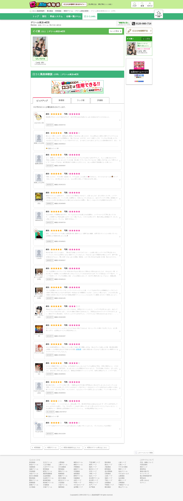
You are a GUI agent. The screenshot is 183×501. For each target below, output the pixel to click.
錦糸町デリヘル (48, 482)
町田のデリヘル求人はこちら (97, 447)
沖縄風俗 (77, 467)
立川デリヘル (47, 462)
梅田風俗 (61, 487)
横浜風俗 (108, 487)
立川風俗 (32, 487)
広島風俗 (108, 473)
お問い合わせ (144, 480)
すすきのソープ (79, 485)
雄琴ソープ (92, 464)
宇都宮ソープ (109, 485)
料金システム (56, 16)
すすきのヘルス (124, 473)
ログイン (143, 482)
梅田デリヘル (78, 464)
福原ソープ (92, 467)
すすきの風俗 (123, 467)
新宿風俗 (32, 462)
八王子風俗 (47, 464)
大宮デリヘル (62, 485)
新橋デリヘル (33, 485)
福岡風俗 (77, 473)
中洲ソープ (77, 482)
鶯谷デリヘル (33, 480)
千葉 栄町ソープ (94, 462)
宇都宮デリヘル (124, 485)
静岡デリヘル (78, 476)
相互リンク (143, 467)
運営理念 (143, 469)
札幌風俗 (77, 478)
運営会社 (143, 478)
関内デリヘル (62, 471)
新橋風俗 (32, 482)
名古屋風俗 (108, 471)
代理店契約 (143, 464)
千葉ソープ (108, 480)
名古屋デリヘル (94, 478)
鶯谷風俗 (32, 478)
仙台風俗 (121, 478)
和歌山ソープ (93, 482)
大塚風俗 (46, 485)
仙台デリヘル (123, 471)
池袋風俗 (32, 467)
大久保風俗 (62, 467)
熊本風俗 (108, 462)
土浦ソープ (108, 476)
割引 (44, 16)
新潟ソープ (108, 464)
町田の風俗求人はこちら (72, 447)
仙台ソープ (92, 476)
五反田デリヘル (48, 478)
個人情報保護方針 (146, 476)
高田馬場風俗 (47, 473)
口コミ (89, 16)
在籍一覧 (73, 16)
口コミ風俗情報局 (93, 495)
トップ (35, 16)
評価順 (100, 100)
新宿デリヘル (33, 464)
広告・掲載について (146, 462)
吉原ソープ (77, 480)
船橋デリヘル (62, 476)
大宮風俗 (61, 482)
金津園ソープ (78, 487)
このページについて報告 (145, 452)
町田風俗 (37, 447)
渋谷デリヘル (33, 473)
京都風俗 (108, 482)
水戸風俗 (92, 487)
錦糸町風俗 (47, 480)
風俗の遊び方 (144, 471)
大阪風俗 (108, 467)
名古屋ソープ (93, 480)
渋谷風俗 (32, 471)
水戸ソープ (92, 485)
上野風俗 (61, 462)
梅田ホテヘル (78, 462)
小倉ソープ (122, 462)
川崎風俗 (121, 482)
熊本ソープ (122, 469)
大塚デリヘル (47, 487)
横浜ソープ (122, 480)
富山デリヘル (123, 487)
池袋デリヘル (33, 469)
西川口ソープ (93, 469)
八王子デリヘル (48, 467)
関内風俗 (61, 469)
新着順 (61, 100)
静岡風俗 (108, 469)
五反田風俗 (47, 476)
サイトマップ (144, 473)
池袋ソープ (108, 478)
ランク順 (80, 100)
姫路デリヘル (78, 469)
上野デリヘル (62, 464)
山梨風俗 (121, 476)
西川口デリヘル (63, 480)
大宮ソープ (92, 471)
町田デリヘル (52, 447)
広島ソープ (122, 464)
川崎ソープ (92, 473)
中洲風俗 (77, 471)
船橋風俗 (61, 473)
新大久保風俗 (33, 476)
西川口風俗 (62, 478)
